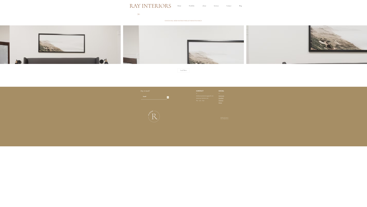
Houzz (220, 103)
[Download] (138, 14)
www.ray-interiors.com (202, 98)
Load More (183, 70)
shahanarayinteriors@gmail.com (204, 96)
